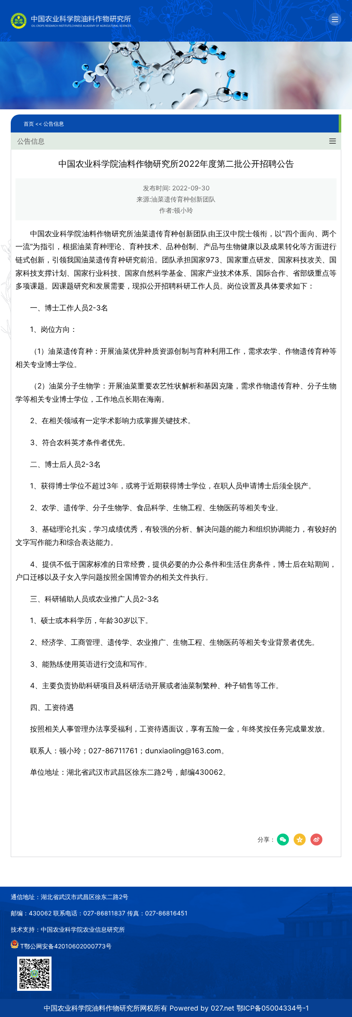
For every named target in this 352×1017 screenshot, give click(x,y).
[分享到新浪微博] (316, 839)
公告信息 (53, 123)
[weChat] (282, 839)
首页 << (33, 123)
